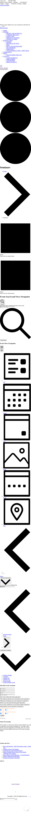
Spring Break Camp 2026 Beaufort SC (13, 750)
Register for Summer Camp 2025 (11, 758)
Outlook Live (6, 679)
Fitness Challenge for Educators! (11, 756)
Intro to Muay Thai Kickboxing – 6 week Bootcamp (16, 755)
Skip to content (4, 28)
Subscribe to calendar (6, 650)
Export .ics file (6, 681)
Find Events (3, 340)
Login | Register (4, 68)
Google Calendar (7, 675)
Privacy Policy (28, 718)
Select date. (14, 585)
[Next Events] (3, 573)
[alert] (15, 238)
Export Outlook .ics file (9, 682)
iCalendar (5, 676)
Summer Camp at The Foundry (11, 749)
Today (1, 576)
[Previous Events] (17, 572)
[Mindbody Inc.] (2, 718)
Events (5, 171)
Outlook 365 (6, 678)
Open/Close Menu (4, 5)
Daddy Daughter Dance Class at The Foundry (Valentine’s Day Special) (14, 752)
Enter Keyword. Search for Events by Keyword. (12, 305)
